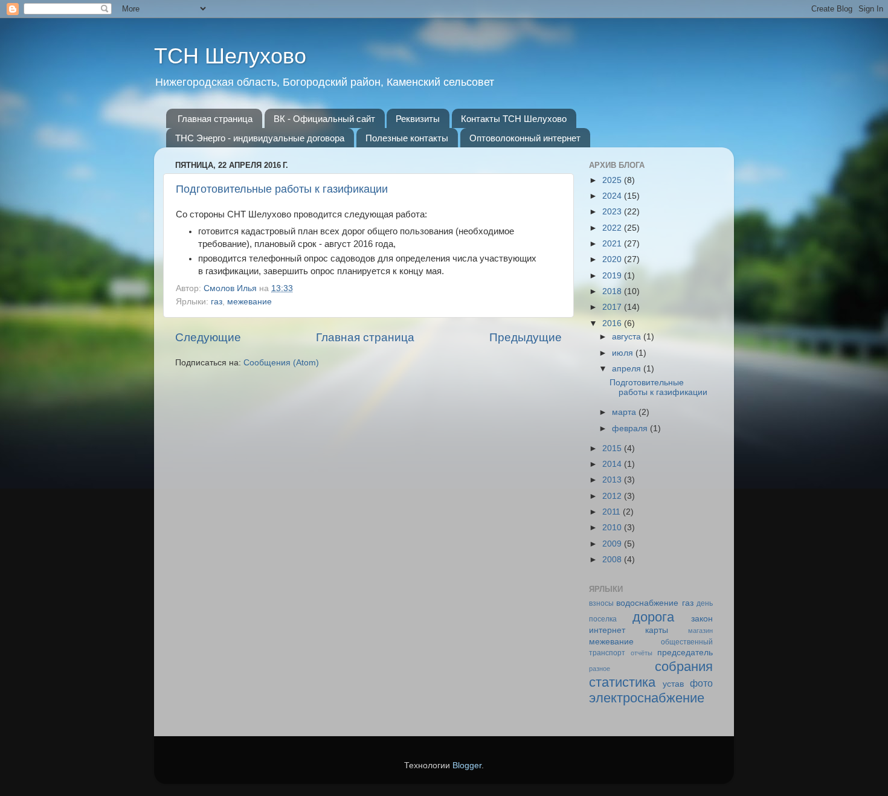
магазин (700, 630)
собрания (684, 666)
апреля (627, 368)
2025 (613, 180)
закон (702, 618)
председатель (685, 652)
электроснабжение (646, 697)
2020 (613, 259)
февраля (631, 428)
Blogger (466, 765)
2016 (613, 323)
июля (623, 353)
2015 (613, 448)
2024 (613, 196)
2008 (613, 559)
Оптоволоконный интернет (525, 138)
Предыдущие (525, 337)
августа (627, 336)
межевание (249, 301)
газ (216, 301)
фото (701, 683)
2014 (613, 464)
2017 (613, 307)
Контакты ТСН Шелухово (514, 119)
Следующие (208, 337)
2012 (613, 496)
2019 (613, 275)
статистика (622, 682)
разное (599, 668)
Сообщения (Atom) (281, 362)
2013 (613, 479)
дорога (653, 616)
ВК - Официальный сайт (324, 119)
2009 (613, 543)
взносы (601, 603)
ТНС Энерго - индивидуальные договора (259, 138)
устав (673, 683)
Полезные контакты (406, 138)
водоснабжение (647, 603)
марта (625, 412)
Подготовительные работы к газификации (282, 189)
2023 (613, 211)
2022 (613, 228)
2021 (613, 243)
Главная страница (215, 119)
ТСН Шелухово (230, 55)
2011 (612, 511)
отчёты (641, 652)
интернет (607, 630)
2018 (613, 291)
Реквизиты (418, 119)
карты (656, 630)
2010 (613, 527)
